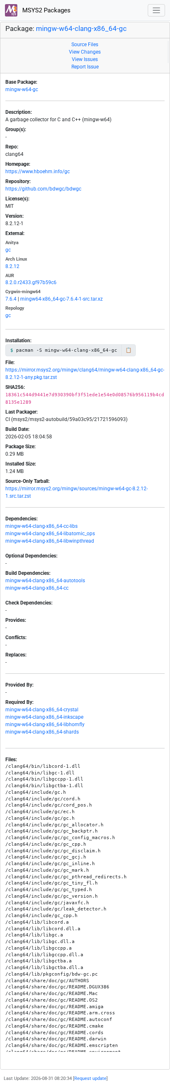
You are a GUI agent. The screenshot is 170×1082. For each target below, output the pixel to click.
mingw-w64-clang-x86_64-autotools (45, 580)
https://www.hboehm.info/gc (37, 171)
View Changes (85, 52)
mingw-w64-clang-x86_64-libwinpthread (49, 541)
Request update (90, 1078)
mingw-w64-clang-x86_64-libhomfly (45, 724)
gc (8, 250)
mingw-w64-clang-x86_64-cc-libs (41, 526)
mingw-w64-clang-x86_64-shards (42, 732)
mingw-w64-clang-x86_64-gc (81, 29)
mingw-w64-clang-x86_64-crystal (41, 710)
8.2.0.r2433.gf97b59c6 (31, 282)
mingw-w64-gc (21, 89)
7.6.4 (11, 299)
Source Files (84, 44)
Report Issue (85, 67)
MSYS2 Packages (46, 10)
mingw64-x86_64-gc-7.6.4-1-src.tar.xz (61, 299)
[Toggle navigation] (156, 10)
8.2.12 (12, 266)
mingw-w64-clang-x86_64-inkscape (44, 717)
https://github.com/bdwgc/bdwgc (43, 189)
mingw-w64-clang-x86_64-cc (36, 588)
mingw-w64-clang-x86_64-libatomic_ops (50, 533)
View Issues (85, 59)
